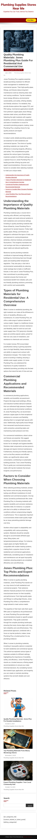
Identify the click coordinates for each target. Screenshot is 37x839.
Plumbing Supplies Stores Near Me (13, 69)
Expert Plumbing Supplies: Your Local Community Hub (17, 783)
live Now (30, 20)
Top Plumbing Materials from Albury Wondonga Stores (17, 752)
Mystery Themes (27, 837)
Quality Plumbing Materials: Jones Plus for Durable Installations (18, 720)
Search (6, 798)
